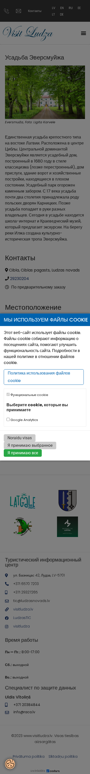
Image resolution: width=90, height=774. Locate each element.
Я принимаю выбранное (30, 445)
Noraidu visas (20, 438)
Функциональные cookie (29, 395)
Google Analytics (24, 420)
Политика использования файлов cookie (39, 377)
